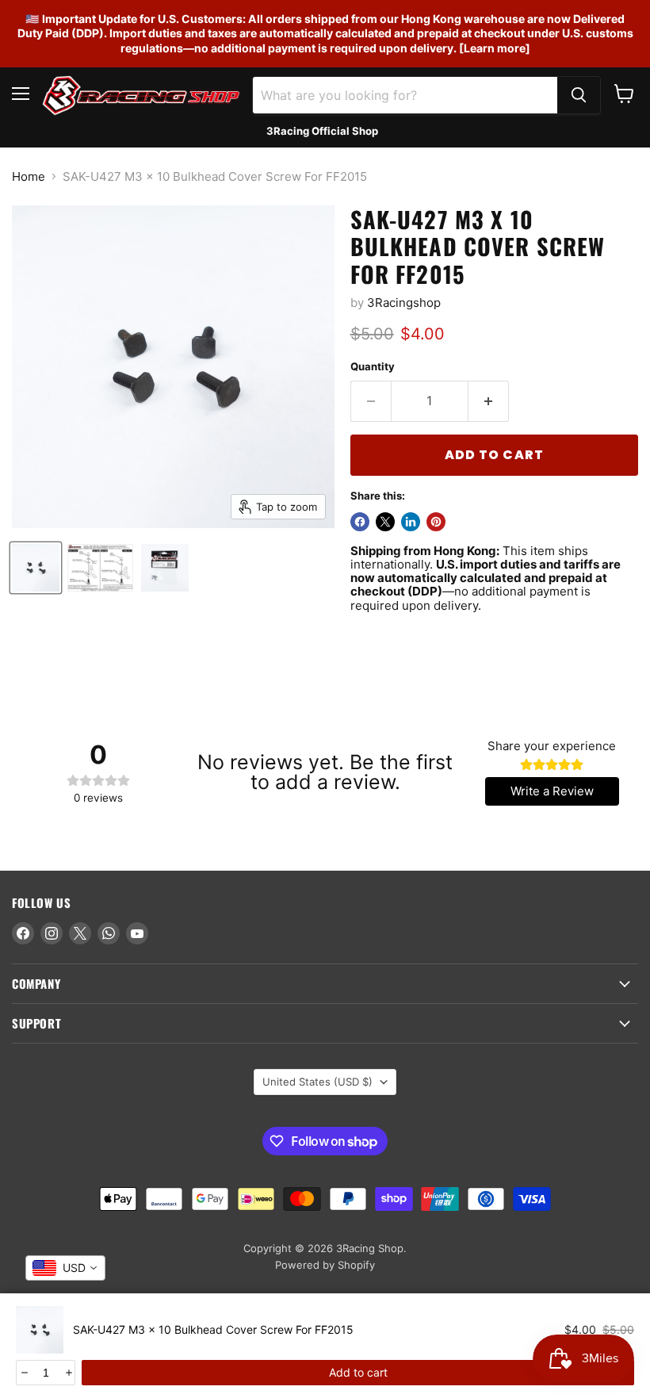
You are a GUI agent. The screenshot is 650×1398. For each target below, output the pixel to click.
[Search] (578, 95)
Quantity (372, 367)
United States (317, 1081)
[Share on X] (385, 521)
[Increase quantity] (68, 1373)
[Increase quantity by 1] (488, 401)
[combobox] (65, 1268)
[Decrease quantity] (23, 1373)
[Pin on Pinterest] (435, 521)
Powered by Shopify (325, 1264)
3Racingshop (404, 302)
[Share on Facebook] (359, 521)
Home (28, 176)
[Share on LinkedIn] (410, 521)
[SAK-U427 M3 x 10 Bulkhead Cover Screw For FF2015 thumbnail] (35, 567)
